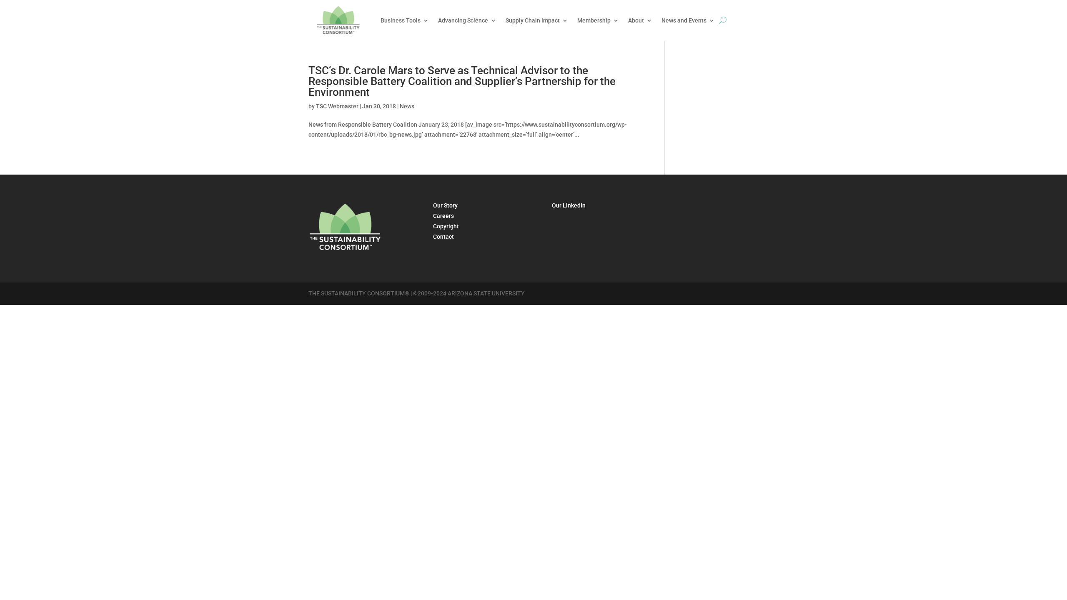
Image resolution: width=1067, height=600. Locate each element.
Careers (443, 215)
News (407, 106)
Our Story (445, 205)
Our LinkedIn (569, 205)
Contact (443, 236)
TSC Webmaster (337, 106)
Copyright (446, 226)
